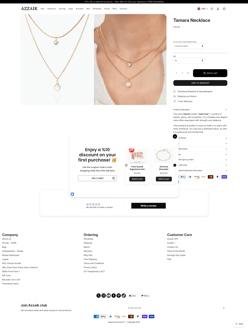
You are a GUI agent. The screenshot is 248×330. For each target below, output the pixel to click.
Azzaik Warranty (180, 165)
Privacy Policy (90, 267)
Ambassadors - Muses (12, 251)
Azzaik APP (172, 239)
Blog (4, 247)
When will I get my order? (183, 159)
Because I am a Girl (11, 279)
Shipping (176, 154)
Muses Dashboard (10, 255)
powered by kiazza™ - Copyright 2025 (124, 322)
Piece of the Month (176, 251)
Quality (176, 143)
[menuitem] (42, 9)
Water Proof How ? (11, 271)
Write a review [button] (148, 205)
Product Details (179, 138)
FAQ (169, 259)
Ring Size (88, 255)
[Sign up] (223, 308)
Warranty (88, 251)
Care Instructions (180, 149)
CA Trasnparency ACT (94, 271)
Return (87, 247)
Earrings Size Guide (176, 255)
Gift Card (6, 275)
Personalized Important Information (187, 170)
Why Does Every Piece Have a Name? (20, 267)
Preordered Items (10, 283)
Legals (5, 259)
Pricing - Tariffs (9, 243)
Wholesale (88, 239)
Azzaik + (171, 243)
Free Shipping (90, 259)
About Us (6, 239)
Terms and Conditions (94, 263)
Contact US (172, 247)
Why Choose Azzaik (11, 263)
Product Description (181, 110)
